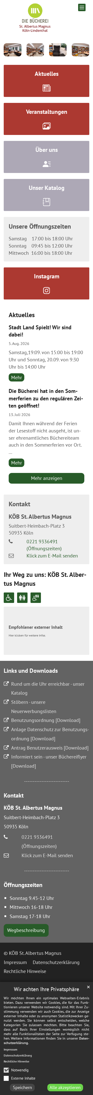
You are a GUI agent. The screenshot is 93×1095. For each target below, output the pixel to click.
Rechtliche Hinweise (16, 1061)
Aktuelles (22, 314)
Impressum (10, 1049)
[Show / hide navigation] (82, 7)
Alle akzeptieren (65, 1087)
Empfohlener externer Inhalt (35, 627)
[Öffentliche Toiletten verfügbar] (22, 597)
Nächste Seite (82, 50)
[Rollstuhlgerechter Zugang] (9, 597)
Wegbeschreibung (26, 930)
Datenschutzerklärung (18, 1055)
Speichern (22, 1087)
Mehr (16, 377)
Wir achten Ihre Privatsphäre (46, 989)
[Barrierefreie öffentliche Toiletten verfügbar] (36, 597)
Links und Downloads (31, 670)
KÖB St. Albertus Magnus (40, 516)
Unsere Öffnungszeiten (40, 226)
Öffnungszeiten (23, 885)
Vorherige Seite (11, 50)
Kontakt (19, 504)
